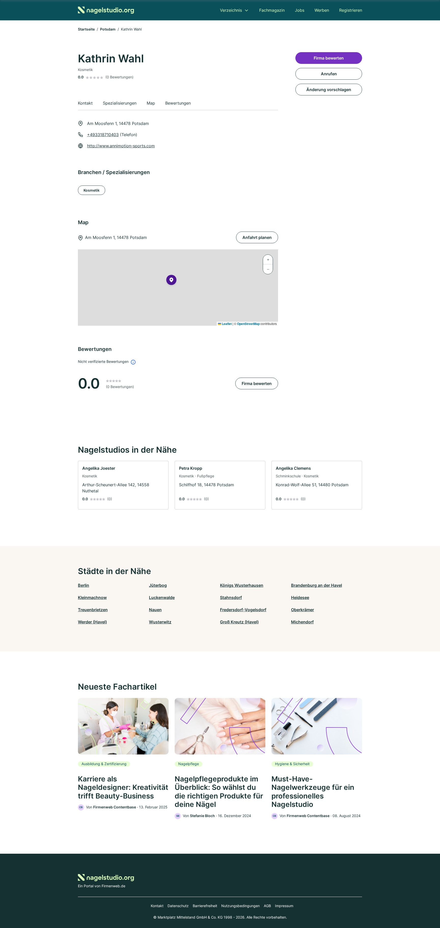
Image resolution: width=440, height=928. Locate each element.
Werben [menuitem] (321, 10)
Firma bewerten (257, 383)
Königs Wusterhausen (241, 585)
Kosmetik (92, 190)
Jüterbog (158, 585)
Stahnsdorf (231, 597)
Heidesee (300, 597)
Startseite (86, 29)
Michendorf (302, 621)
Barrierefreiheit (205, 906)
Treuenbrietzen (93, 609)
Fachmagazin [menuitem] (272, 10)
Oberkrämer (302, 609)
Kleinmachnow (92, 597)
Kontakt (157, 906)
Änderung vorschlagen (328, 89)
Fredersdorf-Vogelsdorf (243, 609)
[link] (123, 485)
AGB (267, 906)
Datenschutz (178, 906)
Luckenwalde (162, 597)
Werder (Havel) (92, 621)
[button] (171, 281)
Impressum (284, 906)
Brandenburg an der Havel (316, 585)
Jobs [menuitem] (299, 10)
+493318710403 (103, 134)
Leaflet (226, 323)
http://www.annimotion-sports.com (121, 145)
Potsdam (108, 29)
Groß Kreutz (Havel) (239, 621)
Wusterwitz (160, 621)
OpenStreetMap (248, 323)
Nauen (155, 609)
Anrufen (329, 73)
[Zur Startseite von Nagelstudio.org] (106, 10)
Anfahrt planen (257, 237)
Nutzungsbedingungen (240, 906)
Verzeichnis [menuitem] (231, 10)
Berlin (83, 585)
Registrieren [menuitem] (350, 10)
